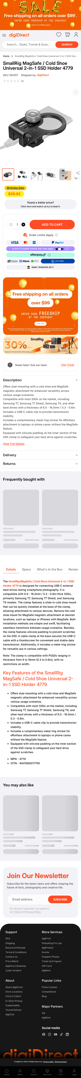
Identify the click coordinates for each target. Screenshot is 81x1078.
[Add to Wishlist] (76, 92)
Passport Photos (50, 956)
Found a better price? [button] (40, 202)
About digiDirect (14, 987)
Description (12, 380)
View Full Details (13, 443)
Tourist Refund (13, 1009)
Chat (63, 364)
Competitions (49, 991)
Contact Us (11, 956)
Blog (44, 996)
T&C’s (17, 911)
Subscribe (60, 899)
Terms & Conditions (15, 952)
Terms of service (61, 1062)
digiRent (46, 970)
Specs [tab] (26, 569)
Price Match (11, 961)
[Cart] (67, 35)
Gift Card (47, 966)
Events (45, 952)
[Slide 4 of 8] (51, 174)
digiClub (9, 1014)
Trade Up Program (52, 961)
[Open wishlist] (58, 34)
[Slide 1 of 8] (8, 174)
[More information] (56, 234)
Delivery (9, 455)
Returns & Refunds (15, 947)
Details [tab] (11, 569)
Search (67, 44)
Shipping (10, 943)
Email (71, 364)
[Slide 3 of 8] (37, 174)
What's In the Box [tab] (50, 569)
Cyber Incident (13, 970)
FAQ (7, 938)
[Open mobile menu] (4, 35)
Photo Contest (49, 987)
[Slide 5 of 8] (65, 174)
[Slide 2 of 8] (22, 174)
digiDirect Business (15, 966)
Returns (9, 464)
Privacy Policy (32, 911)
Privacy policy (48, 1062)
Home (6, 56)
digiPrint (46, 938)
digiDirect (19, 1062)
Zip (43, 1013)
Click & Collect (13, 996)
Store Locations (13, 991)
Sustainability (12, 1005)
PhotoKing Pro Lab (52, 943)
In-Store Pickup (13, 1000)
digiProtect (47, 947)
